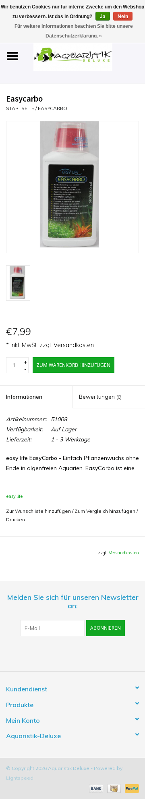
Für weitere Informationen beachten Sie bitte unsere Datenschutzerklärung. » (73, 31)
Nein (123, 16)
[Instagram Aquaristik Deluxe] (116, 652)
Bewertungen (100, 396)
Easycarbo (52, 108)
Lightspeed (19, 778)
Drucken (15, 519)
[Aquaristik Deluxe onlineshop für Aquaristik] (85, 55)
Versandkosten (74, 345)
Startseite (20, 108)
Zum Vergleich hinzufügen (106, 511)
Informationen (24, 396)
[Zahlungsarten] (95, 788)
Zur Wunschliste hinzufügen (38, 511)
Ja (103, 16)
